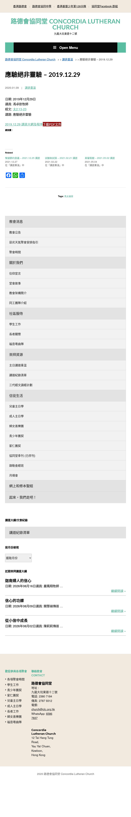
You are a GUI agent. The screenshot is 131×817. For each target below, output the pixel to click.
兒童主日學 (16, 388)
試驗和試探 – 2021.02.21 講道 (61, 153)
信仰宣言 (15, 264)
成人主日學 (16, 397)
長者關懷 (15, 320)
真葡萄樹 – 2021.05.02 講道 (100, 153)
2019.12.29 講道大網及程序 (24, 120)
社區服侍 (16, 301)
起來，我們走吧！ (23, 472)
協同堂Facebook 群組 (105, 6)
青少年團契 (16, 415)
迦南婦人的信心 (18, 554)
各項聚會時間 (16, 649)
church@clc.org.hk (43, 679)
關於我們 (16, 253)
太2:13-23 (19, 105)
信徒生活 (16, 377)
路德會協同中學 (41, 6)
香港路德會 (20, 6)
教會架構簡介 (18, 282)
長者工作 (13, 681)
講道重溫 (30, 84)
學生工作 (15, 311)
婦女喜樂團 (16, 406)
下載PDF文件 (52, 120)
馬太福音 (68, 190)
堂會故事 (15, 273)
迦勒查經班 (16, 443)
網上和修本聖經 (21, 461)
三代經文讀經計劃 (20, 368)
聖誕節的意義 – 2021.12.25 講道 (22, 153)
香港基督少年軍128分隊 (71, 6)
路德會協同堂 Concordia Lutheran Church (65, 23)
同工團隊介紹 (18, 291)
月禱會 (13, 452)
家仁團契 (15, 424)
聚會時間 (15, 244)
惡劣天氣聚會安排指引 (23, 235)
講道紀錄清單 (18, 359)
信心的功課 (14, 573)
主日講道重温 (18, 349)
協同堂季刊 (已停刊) (22, 434)
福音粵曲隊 (16, 330)
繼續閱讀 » (118, 564)
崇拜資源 (16, 339)
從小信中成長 (16, 591)
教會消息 (16, 215)
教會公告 (15, 225)
